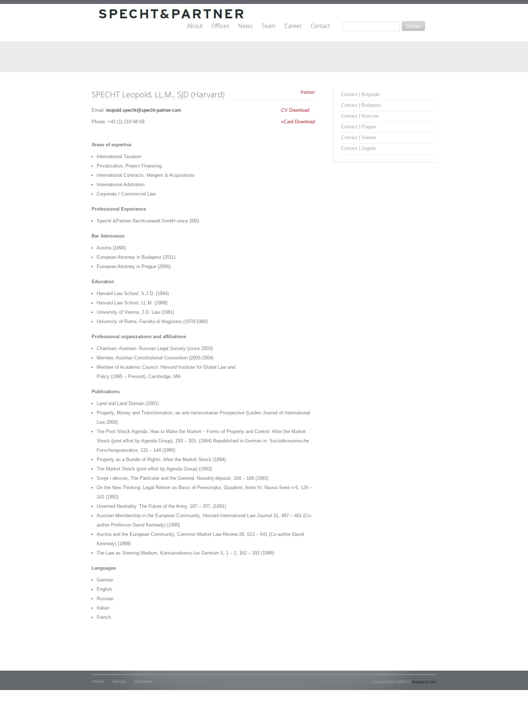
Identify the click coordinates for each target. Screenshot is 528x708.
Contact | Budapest (361, 105)
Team (268, 26)
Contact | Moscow (360, 116)
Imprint (97, 681)
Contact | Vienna (358, 137)
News (245, 26)
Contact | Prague (358, 126)
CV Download (295, 110)
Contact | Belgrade (360, 94)
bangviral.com (424, 682)
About (195, 26)
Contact (320, 26)
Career (293, 26)
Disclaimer (144, 681)
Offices (220, 26)
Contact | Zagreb (358, 148)
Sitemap (119, 681)
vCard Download (298, 121)
